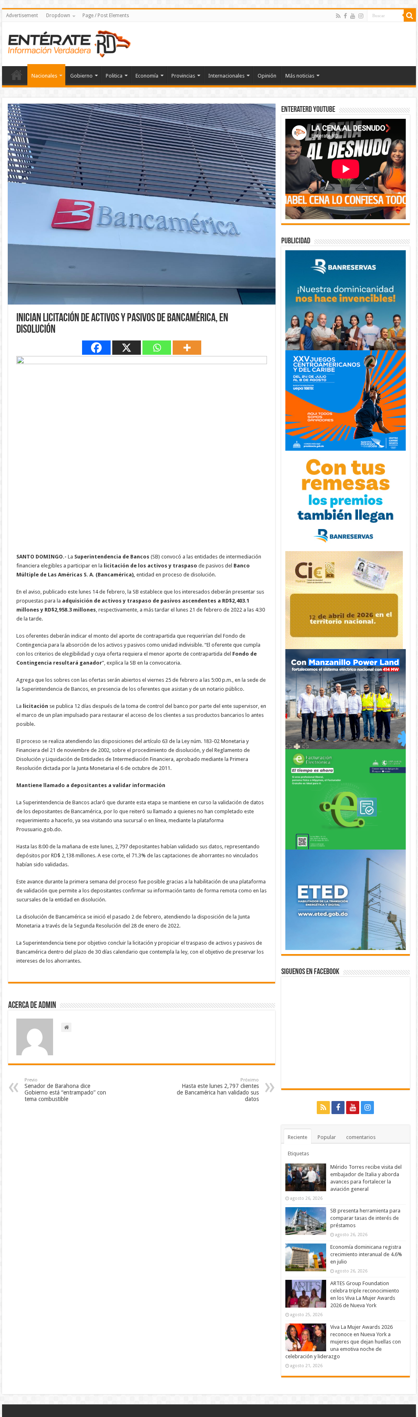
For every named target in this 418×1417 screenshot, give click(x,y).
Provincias (183, 76)
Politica (114, 76)
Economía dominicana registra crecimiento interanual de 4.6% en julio (366, 1254)
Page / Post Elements (105, 15)
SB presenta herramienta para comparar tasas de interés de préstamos (365, 1218)
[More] (187, 347)
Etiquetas (298, 1153)
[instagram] (361, 16)
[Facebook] (345, 16)
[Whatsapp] (156, 347)
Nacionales (44, 76)
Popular (327, 1137)
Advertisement (22, 15)
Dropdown (58, 15)
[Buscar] (410, 15)
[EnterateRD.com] (69, 42)
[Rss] (338, 16)
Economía (147, 76)
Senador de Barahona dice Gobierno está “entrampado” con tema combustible (65, 1089)
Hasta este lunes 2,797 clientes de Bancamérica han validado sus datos (218, 1089)
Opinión (267, 76)
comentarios (361, 1137)
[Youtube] (352, 16)
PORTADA (16, 74)
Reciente (297, 1137)
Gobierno (81, 76)
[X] (126, 347)
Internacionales (226, 76)
